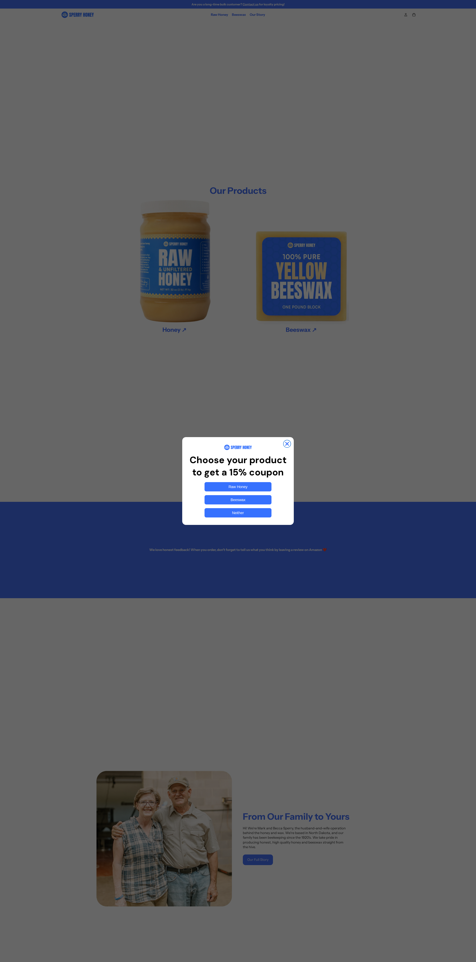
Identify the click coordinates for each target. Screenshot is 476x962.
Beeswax (238, 500)
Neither (238, 513)
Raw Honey (238, 487)
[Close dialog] (287, 444)
